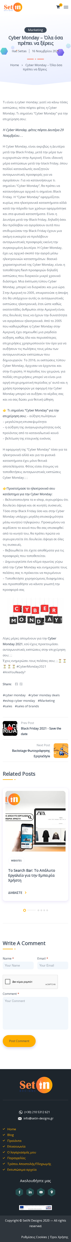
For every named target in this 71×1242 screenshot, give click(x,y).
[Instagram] (30, 1194)
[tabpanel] (35, 845)
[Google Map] (51, 1194)
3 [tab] (41, 910)
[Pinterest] (21, 684)
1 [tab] (24, 910)
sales (8, 706)
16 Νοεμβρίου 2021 (45, 51)
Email (42, 958)
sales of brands (28, 706)
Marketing (35, 30)
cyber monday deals (45, 695)
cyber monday (15, 695)
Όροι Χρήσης (59, 1237)
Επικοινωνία (16, 1146)
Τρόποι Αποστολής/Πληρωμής (29, 1164)
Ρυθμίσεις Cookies (34, 1237)
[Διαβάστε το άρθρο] (35, 821)
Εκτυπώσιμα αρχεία (22, 1169)
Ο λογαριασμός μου (21, 1152)
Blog (10, 1135)
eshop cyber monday (20, 700)
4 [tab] (44, 910)
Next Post (43, 745)
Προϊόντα (14, 1141)
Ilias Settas (19, 51)
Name (8, 958)
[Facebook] (16, 684)
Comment (11, 994)
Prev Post (27, 723)
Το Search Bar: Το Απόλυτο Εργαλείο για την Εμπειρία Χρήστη (31, 875)
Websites (16, 860)
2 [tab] (38, 910)
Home (14, 65)
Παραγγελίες (16, 1158)
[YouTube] (41, 1194)
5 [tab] (47, 910)
